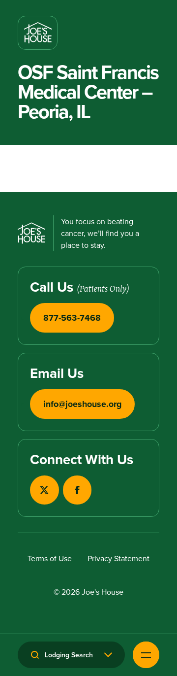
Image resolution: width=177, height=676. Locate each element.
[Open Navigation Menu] (146, 655)
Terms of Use (50, 558)
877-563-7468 (72, 317)
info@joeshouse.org (82, 404)
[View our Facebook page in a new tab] (77, 490)
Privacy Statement (118, 558)
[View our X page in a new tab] (44, 490)
